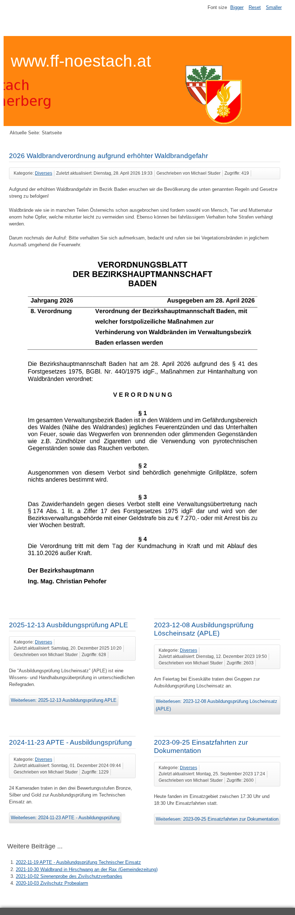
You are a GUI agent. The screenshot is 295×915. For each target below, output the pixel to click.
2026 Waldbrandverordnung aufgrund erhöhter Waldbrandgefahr (108, 156)
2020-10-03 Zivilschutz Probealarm (52, 883)
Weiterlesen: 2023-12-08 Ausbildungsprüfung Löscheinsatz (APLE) (216, 705)
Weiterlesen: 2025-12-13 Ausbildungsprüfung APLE (64, 700)
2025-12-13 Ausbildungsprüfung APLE (68, 625)
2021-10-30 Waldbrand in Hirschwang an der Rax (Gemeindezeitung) (87, 869)
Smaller (274, 7)
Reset (255, 7)
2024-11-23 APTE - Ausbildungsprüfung (70, 742)
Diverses (43, 173)
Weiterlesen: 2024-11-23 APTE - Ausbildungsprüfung (65, 817)
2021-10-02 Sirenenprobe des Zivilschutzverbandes (69, 876)
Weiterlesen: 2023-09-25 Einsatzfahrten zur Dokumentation (217, 819)
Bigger (237, 7)
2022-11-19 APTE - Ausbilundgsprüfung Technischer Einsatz (78, 862)
